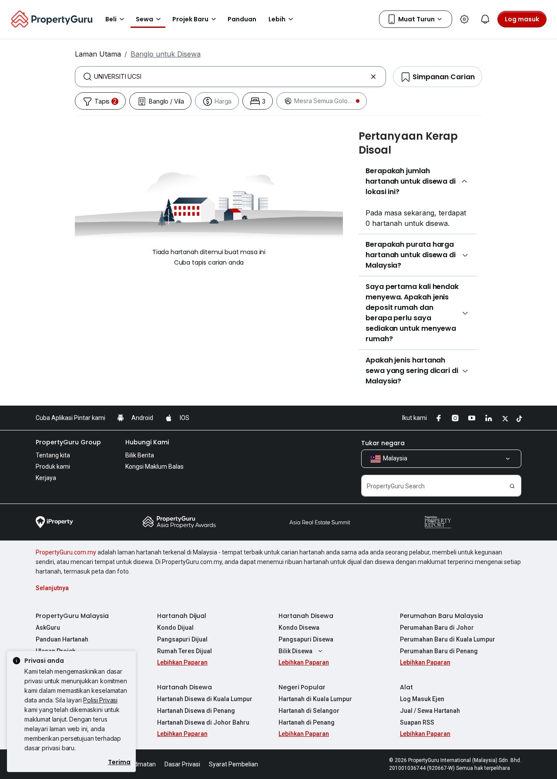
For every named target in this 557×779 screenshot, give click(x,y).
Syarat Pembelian (233, 764)
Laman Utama (98, 54)
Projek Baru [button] (190, 19)
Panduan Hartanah (62, 639)
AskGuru (48, 627)
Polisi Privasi (100, 700)
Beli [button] (111, 19)
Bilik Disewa (295, 651)
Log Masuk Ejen (422, 698)
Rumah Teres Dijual (184, 651)
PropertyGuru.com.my (66, 552)
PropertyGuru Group (68, 442)
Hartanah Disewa (305, 615)
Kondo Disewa (298, 627)
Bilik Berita (139, 455)
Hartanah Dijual (181, 615)
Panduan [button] (242, 19)
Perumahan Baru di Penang (439, 651)
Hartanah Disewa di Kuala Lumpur (204, 698)
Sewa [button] (144, 19)
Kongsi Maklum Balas (154, 466)
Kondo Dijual (175, 627)
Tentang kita (53, 455)
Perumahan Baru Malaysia (441, 615)
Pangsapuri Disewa (305, 639)
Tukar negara (383, 443)
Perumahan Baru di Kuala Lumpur (447, 639)
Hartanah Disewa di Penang (196, 710)
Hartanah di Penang (306, 722)
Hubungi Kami (147, 442)
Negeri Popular (301, 687)
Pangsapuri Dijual (182, 639)
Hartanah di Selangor (308, 710)
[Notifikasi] (485, 19)
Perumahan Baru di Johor (437, 627)
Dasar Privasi (182, 764)
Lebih (276, 19)
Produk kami (53, 466)
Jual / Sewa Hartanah (430, 710)
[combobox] (230, 76)
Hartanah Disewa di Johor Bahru (203, 722)
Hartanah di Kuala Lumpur (315, 698)
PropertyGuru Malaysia (72, 615)
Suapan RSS (417, 722)
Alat (406, 687)
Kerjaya (46, 477)
